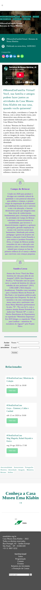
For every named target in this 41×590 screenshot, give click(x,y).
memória (30, 470)
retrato (3, 472)
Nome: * (14, 342)
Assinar (14, 352)
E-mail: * (15, 347)
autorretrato (19, 467)
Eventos (20, 563)
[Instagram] (3, 56)
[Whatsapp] (22, 56)
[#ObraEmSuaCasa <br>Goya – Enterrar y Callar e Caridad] (21, 401)
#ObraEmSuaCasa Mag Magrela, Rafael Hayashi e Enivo (20, 438)
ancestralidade (6, 467)
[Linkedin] (14, 56)
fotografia (29, 467)
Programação (20, 559)
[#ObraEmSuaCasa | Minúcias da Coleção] (21, 373)
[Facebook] (7, 56)
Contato (20, 561)
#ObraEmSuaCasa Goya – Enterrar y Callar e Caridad (18, 408)
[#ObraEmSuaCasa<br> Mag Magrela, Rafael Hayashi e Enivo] (21, 432)
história (4, 470)
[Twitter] (11, 56)
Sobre (20, 556)
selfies (10, 472)
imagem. (21, 470)
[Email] (18, 56)
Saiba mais (12, 390)
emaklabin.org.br (9, 536)
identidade (12, 470)
